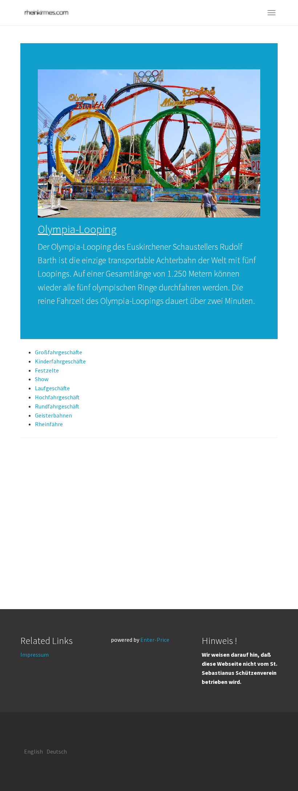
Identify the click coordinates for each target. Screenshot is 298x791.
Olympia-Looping (77, 229)
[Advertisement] (149, 523)
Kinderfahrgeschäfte (60, 361)
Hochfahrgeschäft (57, 397)
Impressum (34, 654)
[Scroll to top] (274, 767)
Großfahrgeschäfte (58, 352)
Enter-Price (154, 639)
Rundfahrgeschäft (57, 406)
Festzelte (47, 370)
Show (41, 379)
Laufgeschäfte (52, 388)
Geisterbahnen (53, 415)
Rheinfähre (49, 424)
